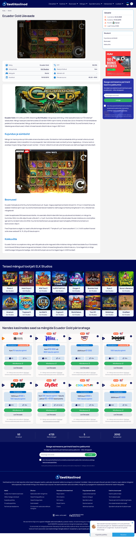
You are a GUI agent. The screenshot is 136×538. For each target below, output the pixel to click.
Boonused (107, 41)
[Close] (132, 522)
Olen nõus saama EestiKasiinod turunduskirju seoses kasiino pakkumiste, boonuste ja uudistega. (119, 108)
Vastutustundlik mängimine (38, 494)
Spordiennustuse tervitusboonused (120, 506)
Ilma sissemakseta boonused (118, 503)
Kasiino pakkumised (115, 494)
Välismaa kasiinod (88, 506)
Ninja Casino (60, 494)
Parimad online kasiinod (65, 490)
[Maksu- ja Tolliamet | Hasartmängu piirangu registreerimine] (59, 515)
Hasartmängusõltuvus (37, 497)
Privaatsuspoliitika (10, 503)
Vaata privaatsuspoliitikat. (120, 110)
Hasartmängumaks (36, 500)
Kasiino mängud (88, 497)
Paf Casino (60, 500)
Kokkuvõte (107, 44)
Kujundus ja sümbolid (110, 38)
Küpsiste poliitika (9, 500)
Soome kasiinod (87, 503)
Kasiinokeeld (34, 503)
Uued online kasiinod (89, 494)
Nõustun (123, 534)
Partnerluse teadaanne (11, 506)
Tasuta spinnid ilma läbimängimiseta (120, 500)
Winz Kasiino (60, 497)
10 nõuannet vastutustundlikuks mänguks (40, 507)
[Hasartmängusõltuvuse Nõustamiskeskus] (77, 515)
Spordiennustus (87, 500)
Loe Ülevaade (20, 368)
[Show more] (17, 338)
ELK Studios (45, 69)
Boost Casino (61, 503)
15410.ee (26, 372)
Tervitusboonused (114, 497)
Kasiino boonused (115, 490)
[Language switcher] (128, 4)
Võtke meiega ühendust (11, 497)
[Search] (132, 4)
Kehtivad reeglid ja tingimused (51, 421)
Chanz (59, 506)
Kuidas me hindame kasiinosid (13, 494)
